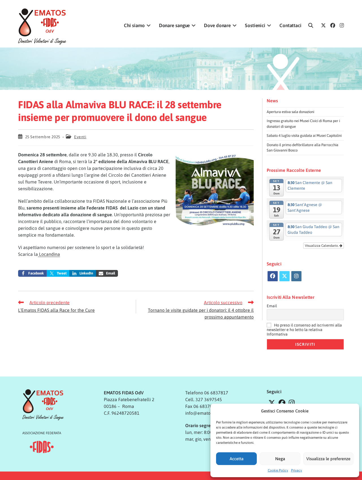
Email (272, 306)
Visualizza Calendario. (322, 246)
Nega (280, 458)
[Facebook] (273, 276)
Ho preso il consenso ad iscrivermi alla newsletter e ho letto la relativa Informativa (304, 329)
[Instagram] (296, 276)
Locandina (49, 254)
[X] (284, 276)
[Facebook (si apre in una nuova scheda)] (332, 25)
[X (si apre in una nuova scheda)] (323, 25)
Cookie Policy (278, 470)
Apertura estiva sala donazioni (290, 112)
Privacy (296, 470)
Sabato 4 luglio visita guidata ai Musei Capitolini (304, 135)
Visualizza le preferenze (328, 458)
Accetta (237, 458)
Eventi (80, 137)
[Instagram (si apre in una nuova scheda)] (341, 25)
